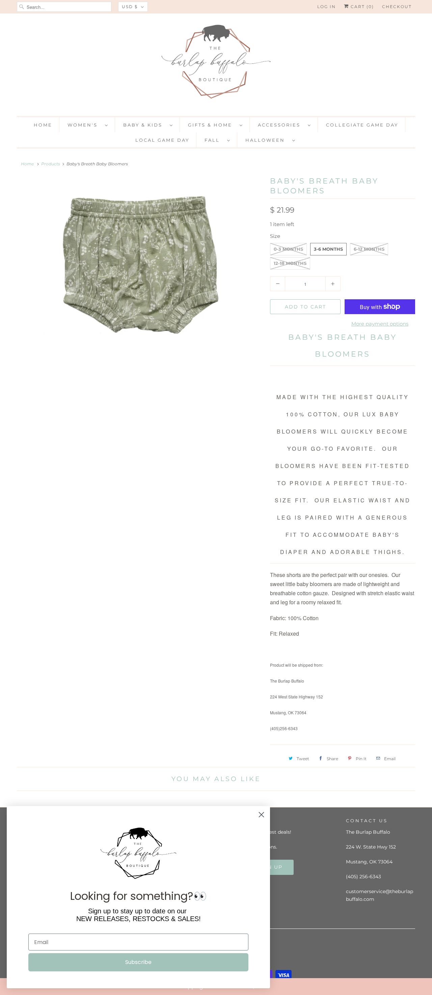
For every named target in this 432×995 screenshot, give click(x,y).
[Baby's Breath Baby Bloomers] (140, 266)
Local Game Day (162, 140)
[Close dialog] (425, 986)
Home (43, 125)
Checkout (397, 6)
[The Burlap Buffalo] (216, 64)
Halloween (267, 140)
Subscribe (138, 962)
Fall (214, 140)
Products (50, 163)
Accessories (281, 125)
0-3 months (288, 249)
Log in (326, 6)
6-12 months (369, 249)
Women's (85, 125)
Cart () (361, 6)
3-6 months (328, 249)
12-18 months (290, 263)
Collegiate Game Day (362, 125)
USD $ (130, 6)
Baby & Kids (144, 125)
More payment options (379, 324)
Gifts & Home (212, 125)
